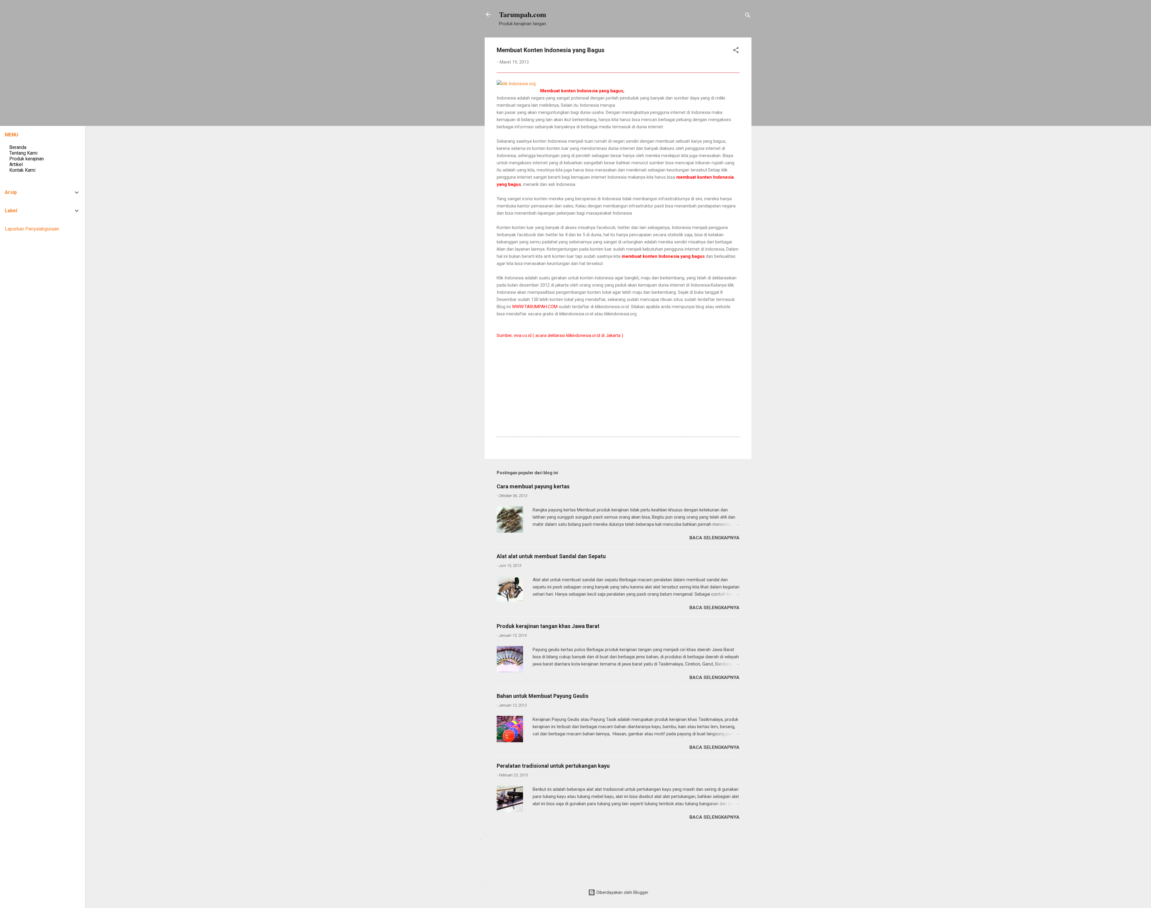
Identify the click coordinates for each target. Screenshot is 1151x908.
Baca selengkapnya (714, 537)
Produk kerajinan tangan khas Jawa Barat (548, 626)
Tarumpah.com (522, 14)
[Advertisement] (606, 402)
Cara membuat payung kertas (533, 486)
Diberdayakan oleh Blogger (621, 892)
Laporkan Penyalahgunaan (32, 229)
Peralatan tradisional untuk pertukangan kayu (553, 766)
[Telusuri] (747, 16)
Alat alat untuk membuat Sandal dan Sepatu (551, 556)
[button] (735, 51)
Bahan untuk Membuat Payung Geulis (542, 696)
